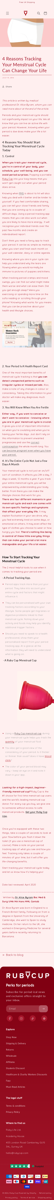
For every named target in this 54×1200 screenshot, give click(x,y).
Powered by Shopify (27, 1193)
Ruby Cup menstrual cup (28, 733)
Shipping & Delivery (16, 1043)
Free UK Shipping (27, 2)
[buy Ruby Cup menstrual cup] (27, 347)
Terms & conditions (15, 1105)
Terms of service (27, 1198)
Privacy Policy (13, 1112)
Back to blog (14, 955)
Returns (10, 1049)
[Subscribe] (43, 1008)
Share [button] (9, 86)
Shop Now (11, 1037)
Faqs (8, 1080)
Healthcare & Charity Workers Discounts (26, 1074)
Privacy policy (11, 1198)
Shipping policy (45, 1198)
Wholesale (11, 1056)
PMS (21, 193)
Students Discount (15, 1068)
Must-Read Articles (15, 1087)
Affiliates (10, 1062)
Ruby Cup (7, 178)
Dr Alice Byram (24, 897)
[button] (7, 13)
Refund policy (45, 1193)
